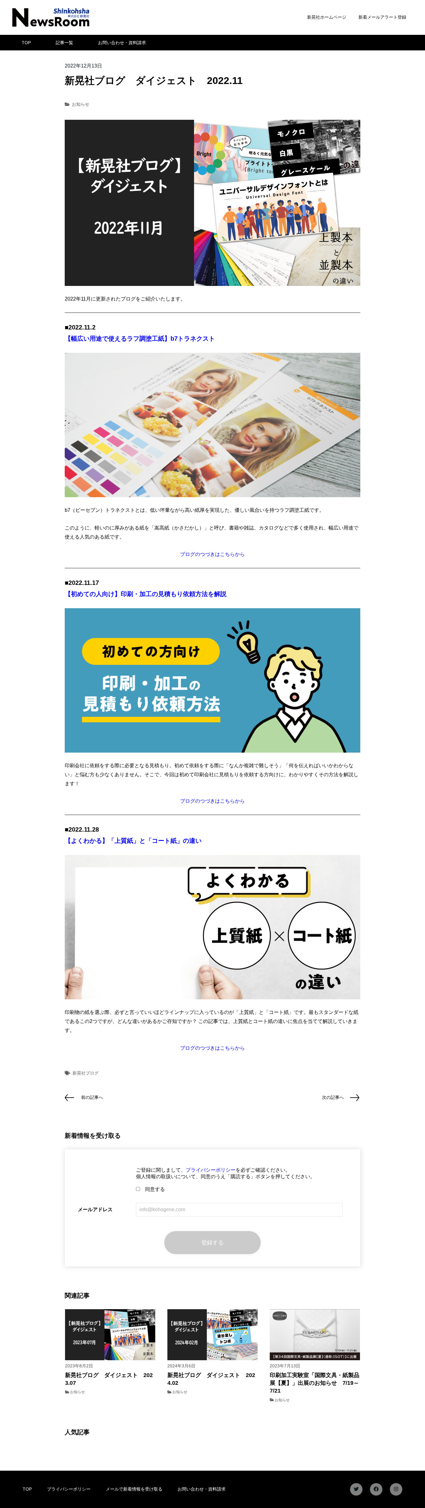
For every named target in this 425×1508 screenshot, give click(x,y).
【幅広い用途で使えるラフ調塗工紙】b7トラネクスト (140, 338)
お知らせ (80, 104)
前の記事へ (92, 1097)
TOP (26, 42)
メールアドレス (95, 1209)
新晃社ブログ (85, 1073)
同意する (152, 1189)
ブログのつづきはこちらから (212, 554)
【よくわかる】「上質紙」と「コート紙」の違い (133, 840)
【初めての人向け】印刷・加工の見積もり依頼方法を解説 (146, 594)
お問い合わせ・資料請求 (122, 42)
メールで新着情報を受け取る (134, 1489)
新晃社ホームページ (326, 17)
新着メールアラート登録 (382, 17)
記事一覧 (64, 42)
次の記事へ (333, 1097)
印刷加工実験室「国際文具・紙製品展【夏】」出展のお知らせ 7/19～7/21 (314, 1383)
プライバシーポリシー (211, 1170)
